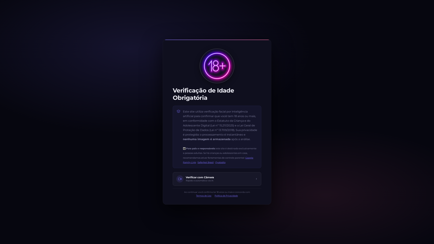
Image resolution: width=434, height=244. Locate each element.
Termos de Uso (203, 196)
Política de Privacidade (226, 196)
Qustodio (220, 162)
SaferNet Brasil (206, 162)
